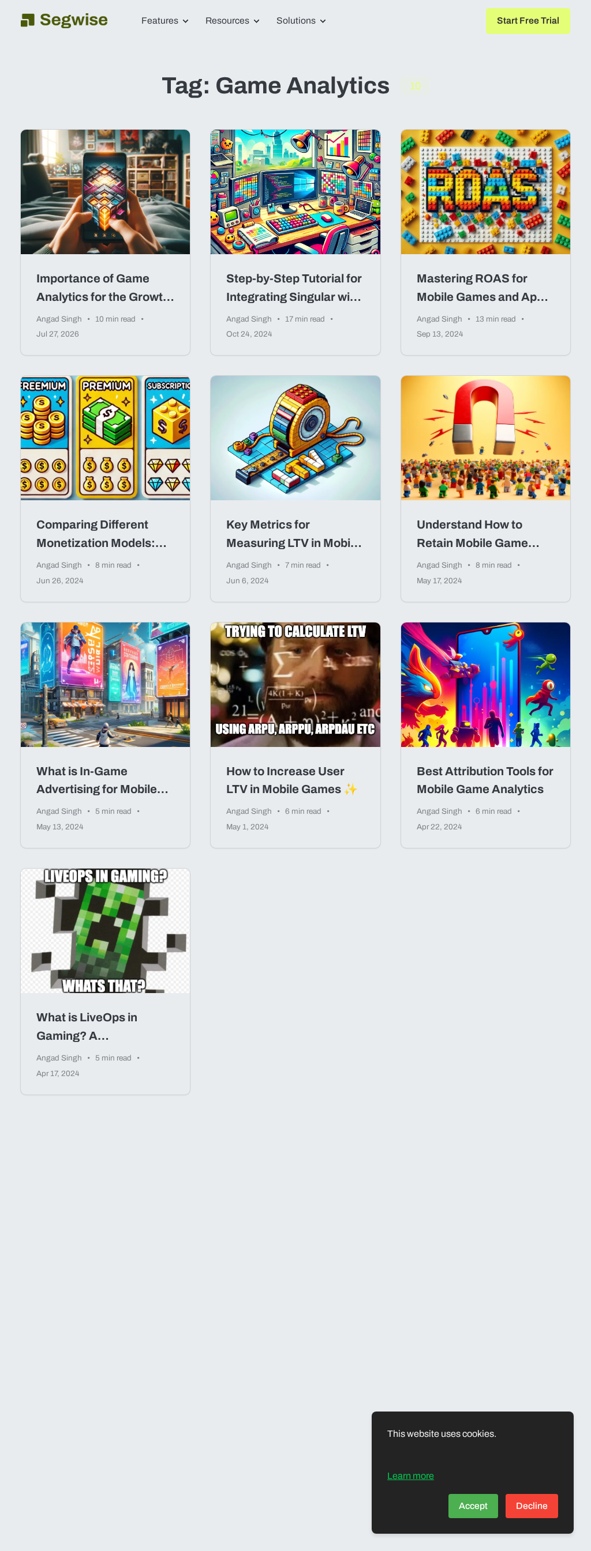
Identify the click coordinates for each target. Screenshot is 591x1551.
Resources (227, 20)
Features (159, 20)
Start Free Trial (528, 20)
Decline (532, 1506)
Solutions (296, 20)
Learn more (410, 1476)
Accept (473, 1506)
